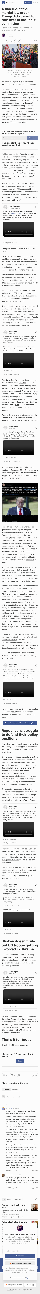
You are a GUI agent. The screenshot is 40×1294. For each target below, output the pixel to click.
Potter (8, 1108)
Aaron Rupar (11, 34)
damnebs (9, 1175)
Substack (10, 1290)
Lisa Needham (14, 1214)
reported (22, 383)
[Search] (36, 1199)
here (25, 122)
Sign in (35, 3)
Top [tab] (4, 1199)
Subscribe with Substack (21, 1263)
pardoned (23, 290)
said (26, 1016)
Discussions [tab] (17, 1199)
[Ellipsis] (37, 1108)
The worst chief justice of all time (14, 1206)
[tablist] (10, 1090)
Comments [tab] (6, 1090)
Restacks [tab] (15, 1090)
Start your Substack (15, 1285)
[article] (20, 1211)
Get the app (30, 1285)
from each (30, 560)
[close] (34, 1225)
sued (17, 405)
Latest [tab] (9, 1199)
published (6, 92)
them (4, 563)
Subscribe (28, 3)
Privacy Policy (23, 1272)
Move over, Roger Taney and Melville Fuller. (15, 1211)
